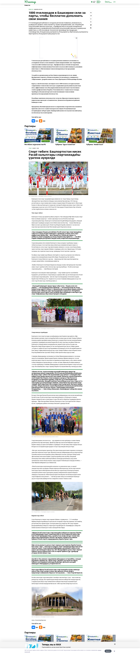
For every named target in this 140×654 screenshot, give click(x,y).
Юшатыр (30, 2)
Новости (27, 5)
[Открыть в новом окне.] (35, 120)
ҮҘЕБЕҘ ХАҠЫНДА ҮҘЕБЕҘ (98, 2)
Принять (108, 651)
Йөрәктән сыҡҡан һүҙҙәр (108, 2)
